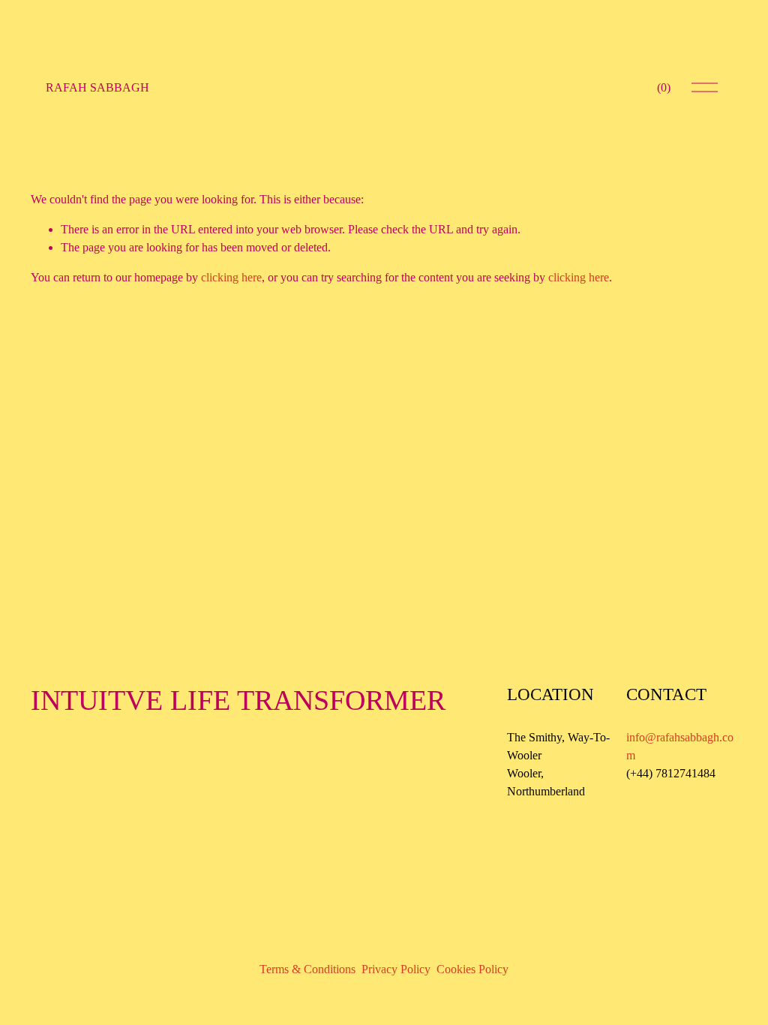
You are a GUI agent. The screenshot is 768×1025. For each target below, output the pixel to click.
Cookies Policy (472, 969)
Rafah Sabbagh (97, 87)
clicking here (231, 277)
